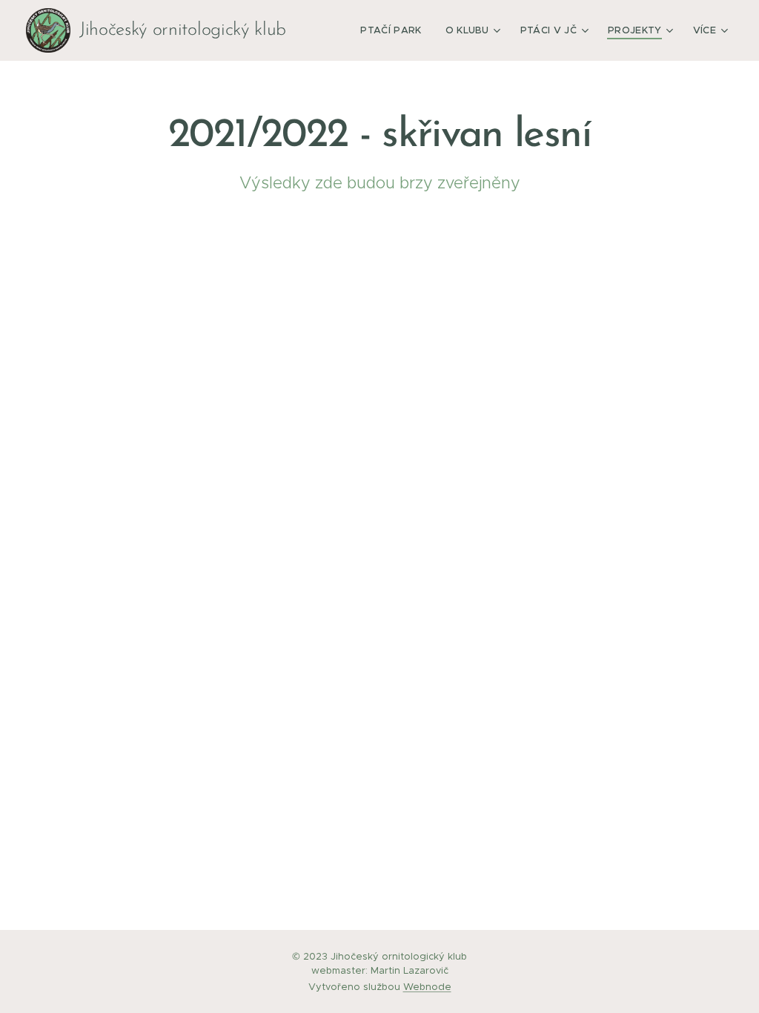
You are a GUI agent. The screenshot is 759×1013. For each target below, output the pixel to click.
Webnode (427, 986)
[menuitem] (395, 30)
